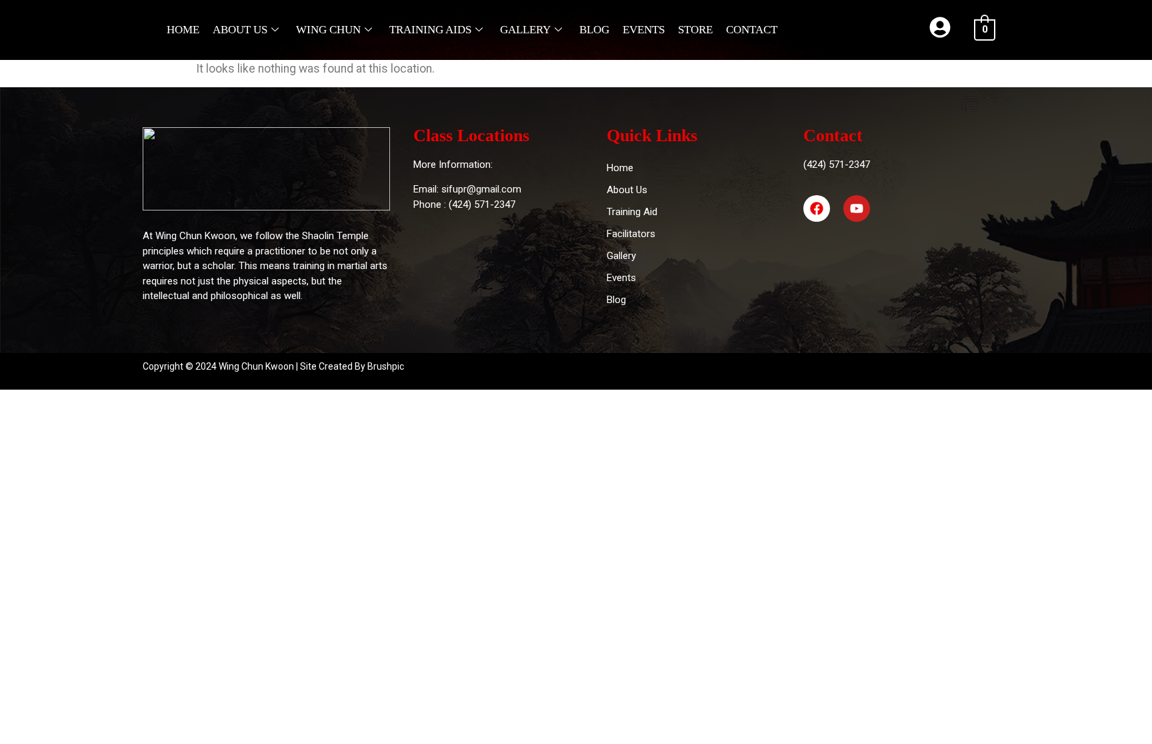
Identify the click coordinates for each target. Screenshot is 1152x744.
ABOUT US (240, 29)
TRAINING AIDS (430, 29)
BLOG (594, 29)
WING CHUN (328, 29)
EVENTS (644, 29)
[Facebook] (816, 208)
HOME (183, 29)
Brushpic (385, 366)
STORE (695, 29)
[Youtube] (856, 208)
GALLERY (525, 29)
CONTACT (751, 29)
